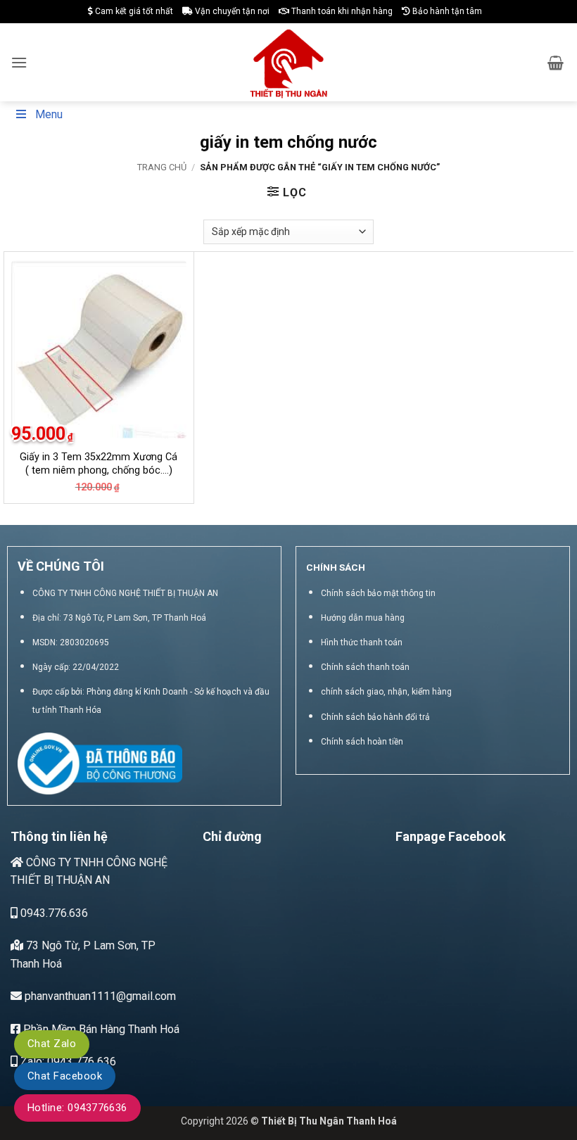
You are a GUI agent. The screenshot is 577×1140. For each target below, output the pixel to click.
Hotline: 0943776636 (77, 1107)
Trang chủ (161, 167)
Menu (49, 114)
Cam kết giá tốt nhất (133, 11)
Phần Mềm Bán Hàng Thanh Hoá (99, 1029)
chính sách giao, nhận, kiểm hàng (386, 692)
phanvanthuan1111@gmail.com (99, 996)
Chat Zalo (51, 1043)
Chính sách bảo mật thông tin (378, 593)
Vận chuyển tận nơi (231, 11)
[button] (19, 62)
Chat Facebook (64, 1076)
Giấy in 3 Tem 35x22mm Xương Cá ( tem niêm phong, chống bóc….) (98, 463)
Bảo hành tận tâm (446, 11)
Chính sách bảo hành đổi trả (375, 717)
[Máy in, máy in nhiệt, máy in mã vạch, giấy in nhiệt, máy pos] (289, 62)
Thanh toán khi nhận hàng (341, 11)
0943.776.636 (53, 913)
